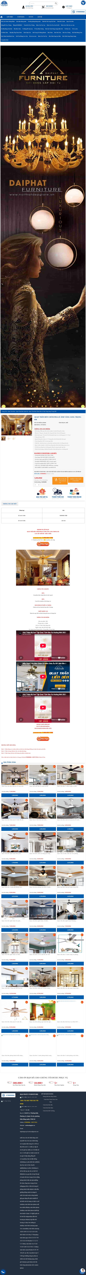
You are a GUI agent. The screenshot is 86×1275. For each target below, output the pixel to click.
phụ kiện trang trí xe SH (30, 1143)
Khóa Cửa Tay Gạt (40, 25)
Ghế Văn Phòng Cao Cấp (22, 36)
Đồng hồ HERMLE (17, 25)
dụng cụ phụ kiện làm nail (30, 1162)
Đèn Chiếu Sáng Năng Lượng (69, 36)
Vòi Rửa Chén (4, 32)
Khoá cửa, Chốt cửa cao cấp (67, 25)
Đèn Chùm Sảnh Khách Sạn (7, 36)
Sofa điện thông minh (21, 21)
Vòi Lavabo (75, 28)
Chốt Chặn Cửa (27, 32)
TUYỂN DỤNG (20, 17)
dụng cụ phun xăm (29, 1168)
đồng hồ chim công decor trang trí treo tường (29, 1183)
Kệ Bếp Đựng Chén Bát (6, 28)
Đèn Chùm (50, 32)
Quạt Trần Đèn (70, 21)
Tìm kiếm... (56, 3)
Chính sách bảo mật (47, 1105)
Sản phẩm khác (4, 40)
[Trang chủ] (1, 17)
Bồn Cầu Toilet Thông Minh (8, 21)
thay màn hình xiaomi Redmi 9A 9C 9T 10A (29, 1250)
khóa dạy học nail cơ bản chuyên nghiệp (30, 1165)
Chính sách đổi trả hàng (49, 1110)
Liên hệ (40, 17)
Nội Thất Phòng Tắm (77, 32)
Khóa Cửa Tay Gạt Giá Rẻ (53, 25)
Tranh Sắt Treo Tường (29, 25)
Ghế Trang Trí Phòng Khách (39, 32)
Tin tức (31, 17)
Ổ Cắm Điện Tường (39, 28)
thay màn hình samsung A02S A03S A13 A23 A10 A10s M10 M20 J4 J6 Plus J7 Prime (29, 1231)
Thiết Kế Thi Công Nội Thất (48, 21)
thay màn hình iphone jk (29, 1210)
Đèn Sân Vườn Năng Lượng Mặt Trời (54, 28)
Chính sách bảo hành (48, 1107)
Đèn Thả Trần (57, 32)
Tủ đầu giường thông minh (34, 21)
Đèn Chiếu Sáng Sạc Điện (55, 36)
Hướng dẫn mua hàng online (50, 1096)
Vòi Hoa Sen (67, 28)
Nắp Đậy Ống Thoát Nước (16, 32)
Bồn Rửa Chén (17, 28)
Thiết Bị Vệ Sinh (61, 21)
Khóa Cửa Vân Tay (42, 36)
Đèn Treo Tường (66, 32)
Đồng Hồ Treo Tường (6, 25)
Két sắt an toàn (32, 36)
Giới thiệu (10, 17)
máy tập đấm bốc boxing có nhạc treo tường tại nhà (28, 1222)
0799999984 (43, 473)
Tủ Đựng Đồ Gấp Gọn (27, 28)
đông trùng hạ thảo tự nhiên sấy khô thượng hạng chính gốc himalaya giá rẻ (29, 1259)
